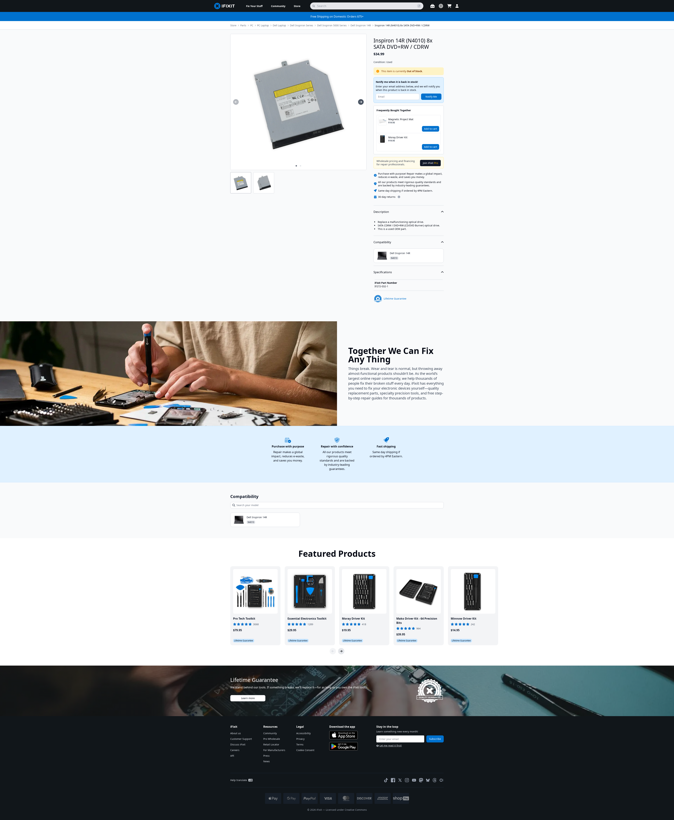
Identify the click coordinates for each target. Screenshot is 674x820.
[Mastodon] (421, 780)
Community (270, 733)
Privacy (300, 739)
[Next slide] (341, 651)
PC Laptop (263, 25)
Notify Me (431, 96)
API (232, 755)
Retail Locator (271, 744)
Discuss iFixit (237, 744)
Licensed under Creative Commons (346, 809)
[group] (236, 102)
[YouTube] (414, 780)
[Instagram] (407, 780)
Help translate (238, 780)
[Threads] (434, 780)
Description (381, 212)
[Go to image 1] (296, 166)
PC (251, 25)
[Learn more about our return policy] (399, 197)
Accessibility (303, 733)
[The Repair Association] (442, 780)
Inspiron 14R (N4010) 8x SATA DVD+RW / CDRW (402, 25)
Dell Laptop (279, 25)
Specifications (383, 272)
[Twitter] (400, 780)
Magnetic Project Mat (400, 119)
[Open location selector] (440, 5)
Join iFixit (430, 163)
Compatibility (382, 242)
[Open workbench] (432, 5)
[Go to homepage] (226, 6)
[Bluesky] (428, 780)
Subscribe (435, 739)
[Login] (457, 6)
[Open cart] (449, 5)
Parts (243, 25)
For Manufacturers (274, 750)
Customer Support (241, 739)
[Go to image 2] (300, 166)
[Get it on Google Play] (343, 746)
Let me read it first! (390, 745)
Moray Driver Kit (397, 137)
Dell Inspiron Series (301, 25)
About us (235, 733)
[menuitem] (254, 6)
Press (266, 755)
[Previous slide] (333, 651)
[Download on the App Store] (343, 735)
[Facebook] (393, 780)
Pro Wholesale (271, 739)
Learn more (248, 698)
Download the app (342, 727)
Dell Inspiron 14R (361, 25)
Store (233, 25)
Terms (299, 744)
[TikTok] (386, 780)
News (266, 761)
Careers (234, 750)
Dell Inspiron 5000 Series (332, 25)
